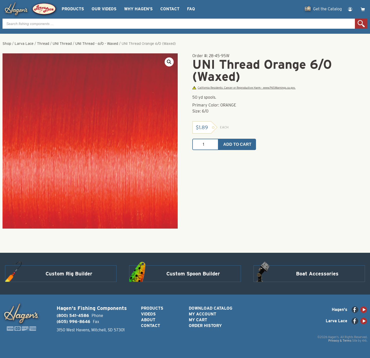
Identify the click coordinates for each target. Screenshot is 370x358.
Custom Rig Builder (69, 274)
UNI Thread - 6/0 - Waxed (96, 43)
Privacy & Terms (339, 340)
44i (364, 340)
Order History (205, 325)
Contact (169, 9)
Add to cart (237, 144)
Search (361, 24)
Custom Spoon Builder (193, 274)
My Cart (198, 319)
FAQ (191, 9)
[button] (169, 61)
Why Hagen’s (138, 9)
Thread (43, 43)
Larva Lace (24, 43)
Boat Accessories (317, 274)
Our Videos (104, 9)
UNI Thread (62, 43)
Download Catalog (210, 308)
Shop (7, 43)
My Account (202, 314)
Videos (148, 314)
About (148, 319)
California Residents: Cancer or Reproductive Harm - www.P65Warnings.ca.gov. (246, 87)
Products (73, 9)
